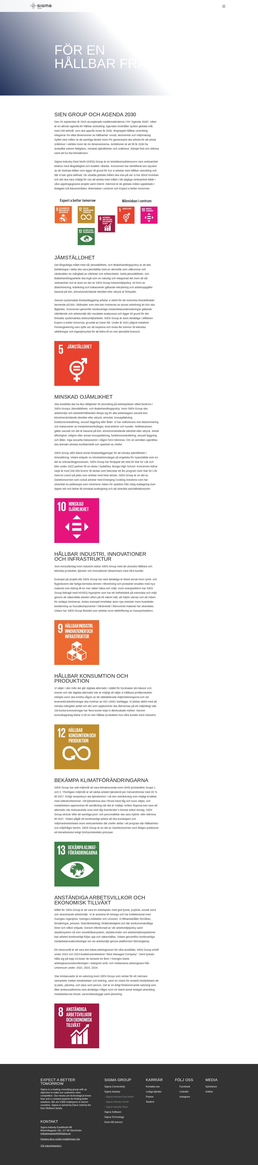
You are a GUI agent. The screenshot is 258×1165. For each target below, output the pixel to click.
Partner (150, 1096)
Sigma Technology (114, 1117)
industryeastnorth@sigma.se (55, 1133)
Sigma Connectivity (114, 1086)
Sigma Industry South (117, 1102)
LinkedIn (184, 1091)
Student (150, 1102)
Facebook (184, 1086)
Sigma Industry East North (120, 1096)
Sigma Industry (112, 1091)
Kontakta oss (153, 1086)
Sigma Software (112, 1112)
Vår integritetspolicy (51, 1146)
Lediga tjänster (154, 1091)
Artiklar (209, 1091)
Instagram (184, 1096)
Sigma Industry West (117, 1107)
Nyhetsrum (211, 1086)
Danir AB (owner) (113, 1122)
